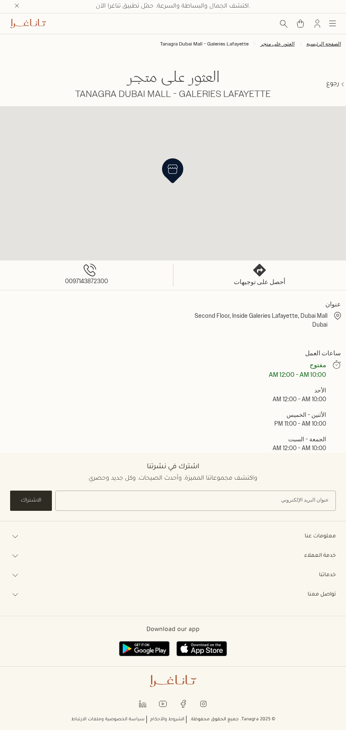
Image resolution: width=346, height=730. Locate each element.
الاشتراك (31, 501)
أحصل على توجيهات (259, 282)
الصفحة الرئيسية (323, 43)
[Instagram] (203, 703)
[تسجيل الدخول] (317, 24)
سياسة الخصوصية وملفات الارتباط (108, 719)
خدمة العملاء (320, 556)
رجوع (332, 84)
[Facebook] (183, 703)
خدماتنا (327, 575)
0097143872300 (86, 281)
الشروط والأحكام (167, 719)
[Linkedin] (143, 703)
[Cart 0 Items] (300, 24)
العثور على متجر (277, 43)
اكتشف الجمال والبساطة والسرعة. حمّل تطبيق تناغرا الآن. (173, 6)
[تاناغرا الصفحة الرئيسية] (28, 23)
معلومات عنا (320, 536)
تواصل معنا (322, 595)
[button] (173, 171)
